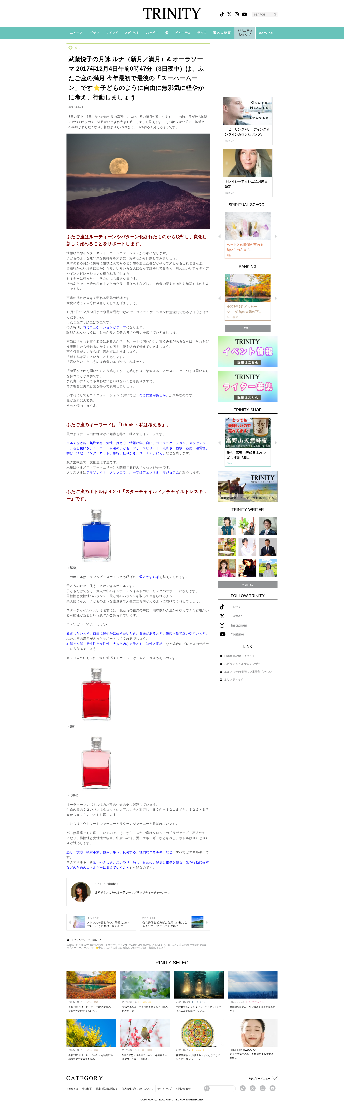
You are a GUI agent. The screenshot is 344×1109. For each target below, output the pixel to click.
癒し (77, 47)
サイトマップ (164, 1088)
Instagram (239, 625)
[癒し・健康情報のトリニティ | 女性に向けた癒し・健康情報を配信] (172, 13)
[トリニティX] (229, 14)
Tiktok (235, 607)
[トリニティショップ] (245, 33)
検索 (275, 14)
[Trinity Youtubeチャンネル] (273, 1088)
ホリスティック (234, 679)
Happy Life (146, 1002)
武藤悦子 (113, 883)
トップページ (78, 939)
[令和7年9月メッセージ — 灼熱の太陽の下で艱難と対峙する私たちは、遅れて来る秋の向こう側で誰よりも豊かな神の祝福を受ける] (91, 985)
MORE (247, 328)
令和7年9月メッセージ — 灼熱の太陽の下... (244, 309)
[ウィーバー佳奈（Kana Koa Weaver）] (247, 526)
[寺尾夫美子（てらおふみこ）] (227, 567)
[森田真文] (247, 547)
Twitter (236, 616)
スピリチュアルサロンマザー (242, 663)
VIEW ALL (247, 584)
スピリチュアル (256, 1002)
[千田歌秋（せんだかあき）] (247, 567)
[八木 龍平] (268, 526)
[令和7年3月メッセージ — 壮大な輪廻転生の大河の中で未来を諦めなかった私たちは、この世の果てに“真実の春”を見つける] (91, 1033)
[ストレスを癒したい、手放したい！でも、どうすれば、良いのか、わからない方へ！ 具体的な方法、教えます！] (79, 922)
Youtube (237, 634)
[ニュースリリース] (248, 486)
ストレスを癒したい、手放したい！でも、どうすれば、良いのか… (109, 924)
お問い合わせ (183, 1088)
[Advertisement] (248, 68)
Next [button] (276, 236)
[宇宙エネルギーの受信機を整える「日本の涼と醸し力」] (145, 985)
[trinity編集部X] (253, 1088)
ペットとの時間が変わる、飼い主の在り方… (247, 247)
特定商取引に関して (107, 1088)
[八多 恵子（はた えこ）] (268, 567)
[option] (248, 235)
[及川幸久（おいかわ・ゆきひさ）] (268, 547)
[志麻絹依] (227, 526)
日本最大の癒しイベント (239, 656)
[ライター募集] (248, 386)
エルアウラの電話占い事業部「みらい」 (249, 671)
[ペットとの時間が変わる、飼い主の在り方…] (248, 226)
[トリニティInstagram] (237, 14)
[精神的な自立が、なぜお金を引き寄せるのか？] (253, 985)
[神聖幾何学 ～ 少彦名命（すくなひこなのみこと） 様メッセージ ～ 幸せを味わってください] (199, 1033)
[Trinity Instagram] (263, 1088)
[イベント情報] (248, 351)
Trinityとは (72, 1088)
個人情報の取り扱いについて (137, 1088)
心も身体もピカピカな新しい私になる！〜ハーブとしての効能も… (164, 924)
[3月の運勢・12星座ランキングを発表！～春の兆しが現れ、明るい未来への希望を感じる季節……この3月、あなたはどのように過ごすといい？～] (145, 1033)
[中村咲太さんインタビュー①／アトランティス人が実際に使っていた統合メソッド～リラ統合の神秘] (199, 985)
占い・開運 (92, 1002)
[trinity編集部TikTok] (243, 1088)
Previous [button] (219, 236)
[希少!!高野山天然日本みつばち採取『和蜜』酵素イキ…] (248, 433)
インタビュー (201, 1002)
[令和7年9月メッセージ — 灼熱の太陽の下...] (248, 288)
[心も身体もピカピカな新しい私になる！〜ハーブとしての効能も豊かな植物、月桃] (197, 922)
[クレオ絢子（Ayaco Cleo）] (227, 547)
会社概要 (87, 1088)
